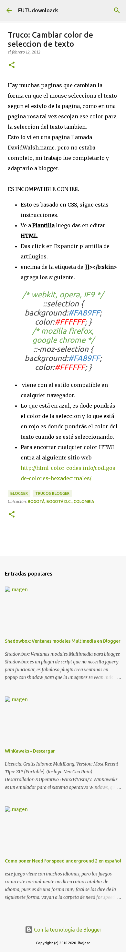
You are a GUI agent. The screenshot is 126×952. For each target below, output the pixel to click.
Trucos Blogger (52, 493)
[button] (12, 65)
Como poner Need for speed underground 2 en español (63, 860)
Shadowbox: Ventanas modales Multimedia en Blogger (63, 641)
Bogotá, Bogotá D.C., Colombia (61, 501)
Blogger (19, 493)
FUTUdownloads (38, 10)
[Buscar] (117, 10)
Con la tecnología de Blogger (67, 930)
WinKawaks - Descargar (30, 751)
